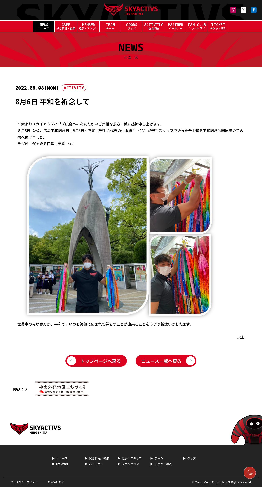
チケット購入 (163, 464)
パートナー (96, 464)
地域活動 (62, 464)
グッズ (191, 458)
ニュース (62, 458)
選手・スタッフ (132, 458)
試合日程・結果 (99, 458)
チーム (159, 458)
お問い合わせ (56, 482)
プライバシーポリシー (24, 482)
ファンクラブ (130, 464)
